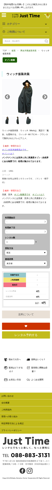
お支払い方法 (14, 379)
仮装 (14, 50)
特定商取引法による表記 (12, 423)
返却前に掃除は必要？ (39, 369)
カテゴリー (13, 23)
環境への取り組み (9, 416)
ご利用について (16, 31)
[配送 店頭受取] (26, 252)
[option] (26, 97)
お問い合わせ (7, 396)
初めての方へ (14, 359)
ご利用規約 (6, 410)
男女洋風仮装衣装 (28, 50)
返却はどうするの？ (15, 369)
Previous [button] (7, 97)
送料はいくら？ (38, 359)
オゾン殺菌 (10, 60)
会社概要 (5, 403)
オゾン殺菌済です (22, 194)
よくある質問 (37, 379)
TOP (5, 50)
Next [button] (45, 97)
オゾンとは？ (38, 194)
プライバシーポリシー (11, 430)
